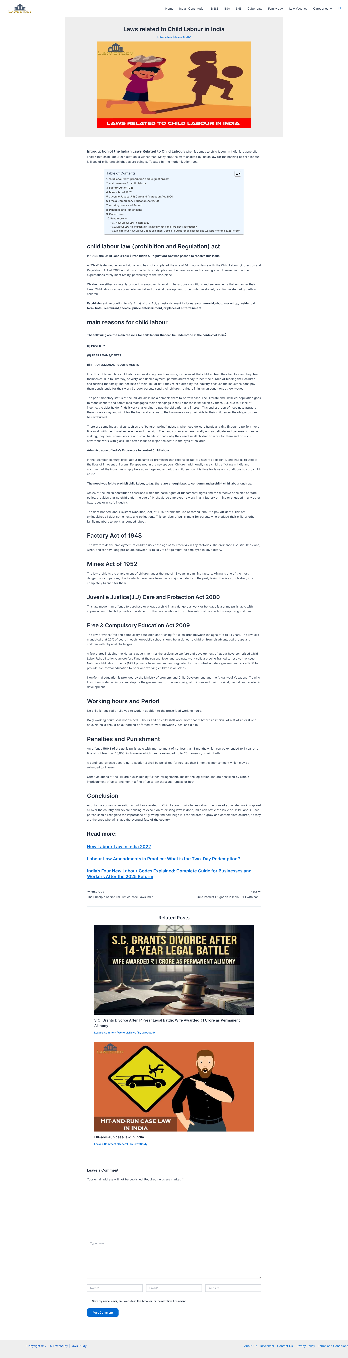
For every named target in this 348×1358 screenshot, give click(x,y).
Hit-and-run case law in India (119, 1137)
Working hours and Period (125, 205)
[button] (330, 8)
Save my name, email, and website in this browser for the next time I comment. (139, 1301)
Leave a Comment (105, 1032)
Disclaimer (267, 1346)
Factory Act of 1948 (121, 187)
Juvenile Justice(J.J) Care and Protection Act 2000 (141, 196)
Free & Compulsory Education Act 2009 (134, 200)
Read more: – (118, 218)
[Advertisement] (174, 1211)
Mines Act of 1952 (120, 192)
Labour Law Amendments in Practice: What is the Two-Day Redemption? (156, 226)
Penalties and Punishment (125, 209)
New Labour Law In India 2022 (132, 222)
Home (169, 8)
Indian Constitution (192, 8)
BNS (239, 8)
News (132, 1032)
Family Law (275, 8)
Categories (320, 8)
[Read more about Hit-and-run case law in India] (174, 1086)
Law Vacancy (298, 8)
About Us (250, 1346)
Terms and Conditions (333, 1346)
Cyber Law (254, 8)
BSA (227, 8)
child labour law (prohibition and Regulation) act (139, 178)
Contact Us (285, 1346)
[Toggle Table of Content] (236, 174)
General (123, 1032)
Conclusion (116, 214)
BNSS (215, 8)
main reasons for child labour (127, 183)
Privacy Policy (305, 1346)
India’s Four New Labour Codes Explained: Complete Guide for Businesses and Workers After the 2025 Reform (178, 230)
